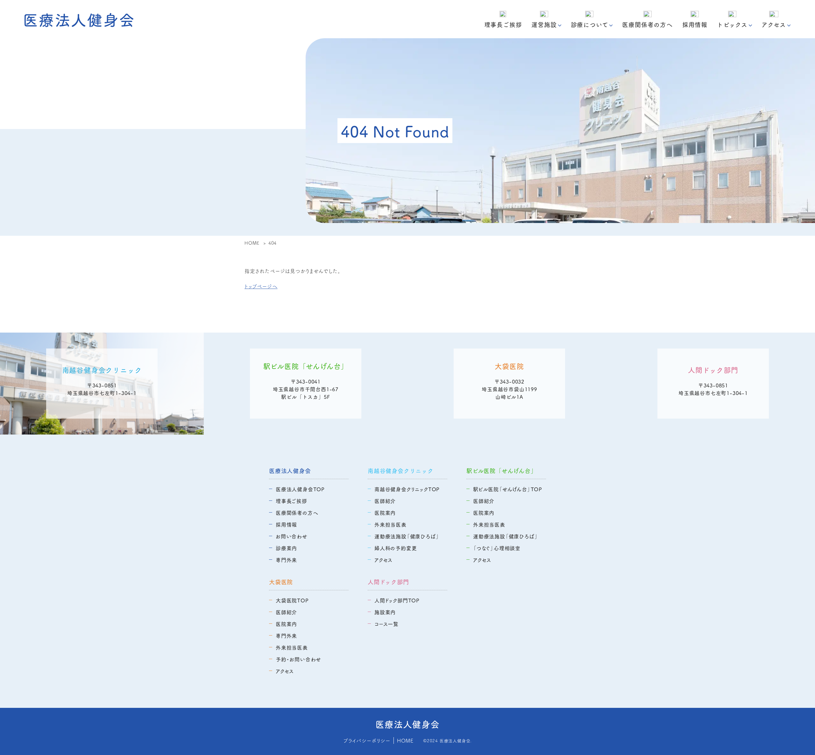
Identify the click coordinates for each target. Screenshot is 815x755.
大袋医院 (281, 582)
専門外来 (286, 559)
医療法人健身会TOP (300, 489)
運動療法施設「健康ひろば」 (406, 536)
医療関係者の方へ (647, 24)
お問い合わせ (292, 536)
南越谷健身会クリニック (401, 470)
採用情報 (694, 24)
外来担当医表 (390, 524)
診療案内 (286, 547)
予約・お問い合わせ (298, 659)
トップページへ (261, 286)
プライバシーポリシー (366, 740)
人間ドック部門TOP (397, 600)
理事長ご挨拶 (503, 24)
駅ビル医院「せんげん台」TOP (507, 489)
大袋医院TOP (292, 600)
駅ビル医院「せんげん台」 (501, 470)
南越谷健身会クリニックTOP (407, 489)
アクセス (383, 559)
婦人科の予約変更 (395, 547)
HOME (405, 740)
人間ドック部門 (388, 582)
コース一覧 (386, 623)
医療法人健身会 (290, 470)
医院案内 (385, 512)
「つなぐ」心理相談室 (497, 547)
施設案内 (385, 611)
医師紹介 (385, 500)
